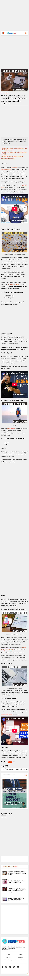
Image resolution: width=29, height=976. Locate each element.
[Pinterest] (10, 967)
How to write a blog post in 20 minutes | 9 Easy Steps (13, 803)
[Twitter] (14, 967)
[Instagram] (6, 967)
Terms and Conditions (21, 960)
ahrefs (17, 284)
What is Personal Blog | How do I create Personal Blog (13, 789)
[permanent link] (10, 104)
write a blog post (11, 428)
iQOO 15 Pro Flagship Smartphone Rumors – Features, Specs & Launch (17, 890)
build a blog (14, 167)
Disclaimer (20, 957)
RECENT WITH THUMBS (10, 866)
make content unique (7, 714)
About (20, 954)
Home (2, 92)
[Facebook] (2, 967)
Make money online (6, 169)
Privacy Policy (8, 960)
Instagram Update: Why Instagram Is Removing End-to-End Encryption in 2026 (17, 873)
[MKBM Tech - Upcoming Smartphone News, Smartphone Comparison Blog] (11, 33)
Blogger (6, 92)
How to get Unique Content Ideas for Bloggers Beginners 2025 (12, 157)
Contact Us (8, 957)
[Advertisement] (13, 16)
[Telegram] (18, 967)
